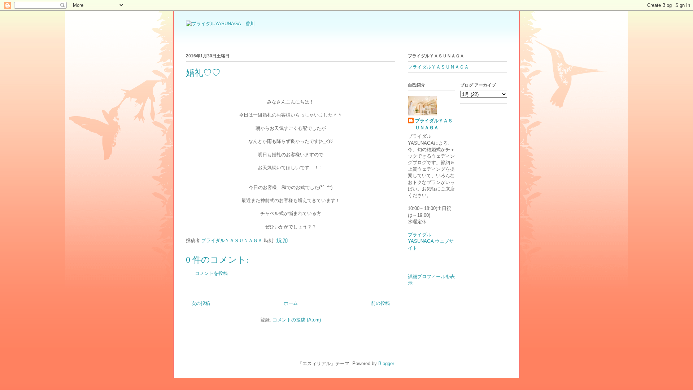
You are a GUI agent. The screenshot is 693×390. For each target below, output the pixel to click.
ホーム (291, 303)
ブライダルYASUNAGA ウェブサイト (431, 241)
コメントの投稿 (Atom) (297, 320)
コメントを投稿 (211, 273)
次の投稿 (200, 303)
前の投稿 (380, 303)
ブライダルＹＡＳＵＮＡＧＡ (438, 67)
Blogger (386, 363)
